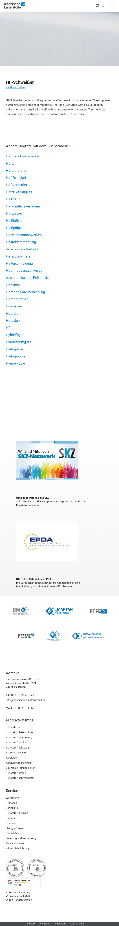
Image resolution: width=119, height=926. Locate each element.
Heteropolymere (18, 256)
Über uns (11, 823)
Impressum (60, 923)
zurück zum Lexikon (15, 87)
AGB (72, 923)
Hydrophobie (15, 356)
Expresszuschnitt (16, 752)
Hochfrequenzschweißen (25, 270)
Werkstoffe (12, 797)
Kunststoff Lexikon (17, 812)
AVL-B (81, 923)
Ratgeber (11, 818)
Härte (10, 163)
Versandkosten (15, 843)
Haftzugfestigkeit (19, 192)
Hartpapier (14, 213)
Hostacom (14, 306)
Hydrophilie (14, 349)
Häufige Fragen (15, 828)
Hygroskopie (15, 363)
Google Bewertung (22, 882)
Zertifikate (12, 807)
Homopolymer (17, 299)
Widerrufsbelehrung (17, 848)
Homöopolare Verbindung (25, 292)
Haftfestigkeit (16, 178)
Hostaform (14, 313)
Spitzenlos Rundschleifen (20, 767)
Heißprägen (15, 228)
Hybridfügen (15, 335)
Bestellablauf (13, 833)
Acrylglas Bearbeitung (19, 762)
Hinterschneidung (19, 263)
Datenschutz (45, 923)
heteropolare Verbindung (24, 249)
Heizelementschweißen (24, 235)
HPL (9, 328)
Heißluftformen (17, 221)
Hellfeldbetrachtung (21, 242)
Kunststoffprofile (16, 742)
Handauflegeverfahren (23, 206)
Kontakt (31, 923)
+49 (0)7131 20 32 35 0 (20, 694)
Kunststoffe (13, 727)
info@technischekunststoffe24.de (26, 700)
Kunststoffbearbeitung (19, 737)
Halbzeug (13, 199)
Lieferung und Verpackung (21, 838)
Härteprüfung (16, 171)
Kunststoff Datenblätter (20, 732)
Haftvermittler (16, 185)
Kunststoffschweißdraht (20, 777)
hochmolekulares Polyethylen (28, 278)
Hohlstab (13, 285)
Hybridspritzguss (18, 342)
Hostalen (13, 321)
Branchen (11, 802)
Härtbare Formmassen (23, 156)
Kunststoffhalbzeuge (18, 747)
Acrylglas (11, 757)
